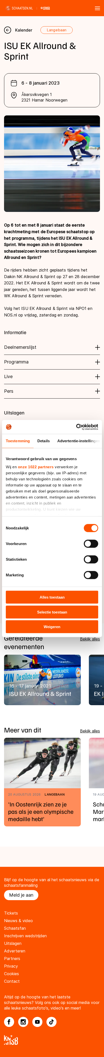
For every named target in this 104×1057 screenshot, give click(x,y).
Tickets (11, 913)
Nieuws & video (18, 920)
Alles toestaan (52, 597)
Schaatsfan (15, 928)
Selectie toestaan (52, 612)
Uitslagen (12, 943)
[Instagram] (23, 1022)
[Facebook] (9, 1022)
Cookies (11, 973)
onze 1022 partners (36, 466)
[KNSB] (52, 1040)
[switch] (91, 544)
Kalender (23, 30)
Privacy (11, 966)
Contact (12, 981)
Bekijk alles (90, 639)
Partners (12, 958)
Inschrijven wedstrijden (25, 935)
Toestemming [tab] (18, 441)
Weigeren (52, 627)
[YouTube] (37, 1022)
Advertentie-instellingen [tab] (78, 441)
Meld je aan (21, 895)
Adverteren (14, 950)
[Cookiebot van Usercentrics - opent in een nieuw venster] (76, 427)
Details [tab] (43, 441)
